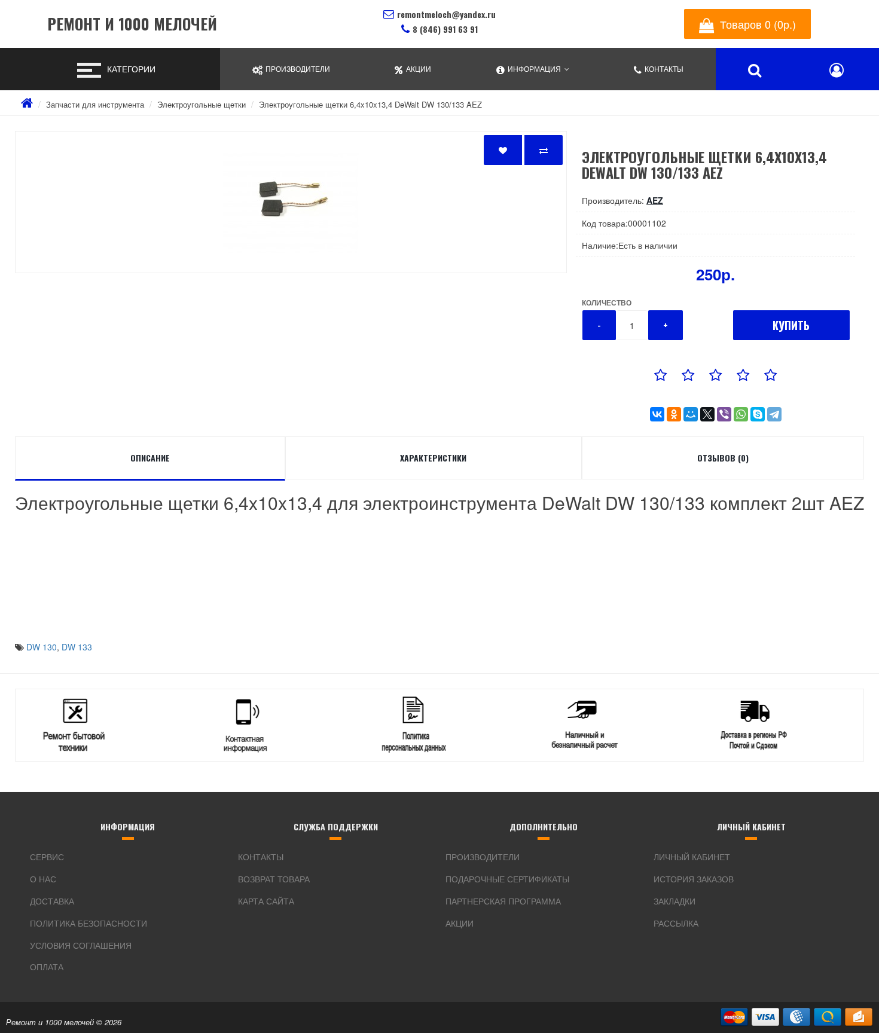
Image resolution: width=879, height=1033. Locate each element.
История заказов (694, 879)
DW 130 (41, 647)
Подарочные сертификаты (507, 879)
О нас (43, 879)
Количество (606, 302)
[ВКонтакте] (657, 414)
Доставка (52, 901)
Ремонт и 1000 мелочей (132, 24)
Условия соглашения (81, 945)
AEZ (654, 200)
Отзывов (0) (723, 457)
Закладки (674, 901)
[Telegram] (774, 414)
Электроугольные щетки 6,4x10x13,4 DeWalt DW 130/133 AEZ (370, 104)
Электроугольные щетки (201, 104)
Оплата (46, 967)
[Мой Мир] (690, 414)
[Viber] (724, 414)
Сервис (47, 857)
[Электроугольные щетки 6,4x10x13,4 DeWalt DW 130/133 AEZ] (291, 202)
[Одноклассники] (674, 414)
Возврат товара (274, 879)
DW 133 (77, 647)
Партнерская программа (503, 901)
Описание (150, 457)
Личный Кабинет (692, 857)
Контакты (260, 857)
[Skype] (757, 414)
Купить (791, 325)
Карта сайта (266, 901)
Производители (482, 857)
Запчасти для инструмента (95, 104)
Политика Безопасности (88, 923)
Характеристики (433, 457)
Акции (459, 923)
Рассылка (676, 923)
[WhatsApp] (741, 414)
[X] (707, 414)
